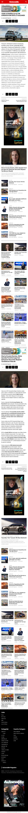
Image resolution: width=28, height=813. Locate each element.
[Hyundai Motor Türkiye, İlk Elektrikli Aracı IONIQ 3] (21, 317)
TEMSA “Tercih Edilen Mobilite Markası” (6, 340)
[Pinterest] (13, 21)
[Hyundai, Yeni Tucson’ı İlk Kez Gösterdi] (4, 183)
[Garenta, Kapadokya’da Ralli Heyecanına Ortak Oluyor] (4, 226)
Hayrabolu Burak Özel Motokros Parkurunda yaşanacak (17, 216)
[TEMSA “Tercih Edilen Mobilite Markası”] (7, 334)
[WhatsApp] (16, 21)
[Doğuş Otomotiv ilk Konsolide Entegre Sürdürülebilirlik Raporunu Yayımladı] (4, 209)
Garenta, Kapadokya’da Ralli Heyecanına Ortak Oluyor (16, 225)
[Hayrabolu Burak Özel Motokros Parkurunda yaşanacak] (4, 217)
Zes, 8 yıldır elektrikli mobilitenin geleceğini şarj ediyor (17, 199)
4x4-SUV (10, 180)
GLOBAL (2, 5)
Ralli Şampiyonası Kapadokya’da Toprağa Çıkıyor (17, 191)
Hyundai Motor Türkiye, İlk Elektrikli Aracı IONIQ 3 (21, 323)
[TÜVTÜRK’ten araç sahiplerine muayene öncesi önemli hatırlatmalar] (4, 234)
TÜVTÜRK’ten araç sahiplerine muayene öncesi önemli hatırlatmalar (17, 234)
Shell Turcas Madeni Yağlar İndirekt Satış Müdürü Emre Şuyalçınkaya (19, 341)
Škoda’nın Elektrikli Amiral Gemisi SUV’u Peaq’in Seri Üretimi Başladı (6, 324)
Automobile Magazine (9, 166)
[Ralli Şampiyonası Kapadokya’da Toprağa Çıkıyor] (4, 191)
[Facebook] (7, 21)
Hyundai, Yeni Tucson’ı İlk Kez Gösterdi (21, 253)
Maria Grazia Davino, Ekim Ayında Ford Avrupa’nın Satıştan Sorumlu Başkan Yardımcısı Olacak (14, 169)
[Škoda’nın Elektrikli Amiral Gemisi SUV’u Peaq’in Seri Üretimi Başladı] (7, 317)
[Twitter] (10, 21)
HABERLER (8, 5)
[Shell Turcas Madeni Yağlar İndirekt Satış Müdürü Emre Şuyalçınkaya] (21, 334)
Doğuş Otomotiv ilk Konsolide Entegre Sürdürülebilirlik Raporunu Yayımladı (17, 209)
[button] (2, 2)
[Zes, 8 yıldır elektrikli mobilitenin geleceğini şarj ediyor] (4, 200)
